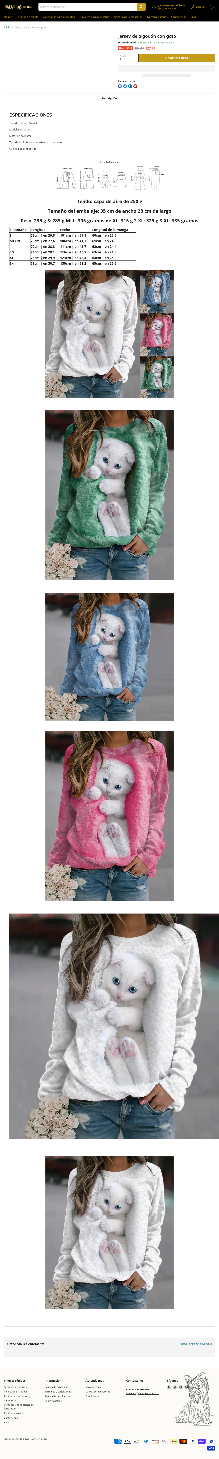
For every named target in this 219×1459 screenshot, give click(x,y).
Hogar (8, 16)
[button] (166, 68)
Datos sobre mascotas (97, 1391)
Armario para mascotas (128, 16)
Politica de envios (13, 1413)
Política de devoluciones (58, 1396)
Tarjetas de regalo (27, 16)
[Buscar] (141, 7)
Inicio (7, 27)
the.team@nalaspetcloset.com (142, 1393)
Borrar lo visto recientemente (196, 1343)
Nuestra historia (156, 16)
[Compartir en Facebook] (120, 86)
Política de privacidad (16, 1391)
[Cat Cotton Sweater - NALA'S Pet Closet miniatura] (10, 42)
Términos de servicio (15, 1386)
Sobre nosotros (53, 1400)
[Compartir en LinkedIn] (130, 86)
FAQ (6, 1422)
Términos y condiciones (58, 1391)
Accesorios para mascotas (59, 16)
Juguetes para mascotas (94, 16)
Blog (193, 16)
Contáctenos (178, 16)
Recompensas (93, 1386)
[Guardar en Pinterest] (135, 86)
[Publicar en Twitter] (125, 86)
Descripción (109, 98)
